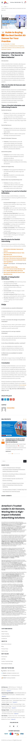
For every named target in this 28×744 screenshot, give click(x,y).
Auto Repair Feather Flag (10, 267)
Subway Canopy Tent (7, 712)
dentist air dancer (12, 47)
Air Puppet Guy (21, 46)
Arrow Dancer (22, 385)
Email (14, 399)
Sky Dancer (3, 49)
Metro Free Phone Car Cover (15, 717)
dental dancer (4, 47)
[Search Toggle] (22, 2)
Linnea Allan (7, 44)
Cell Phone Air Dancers (12, 689)
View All (8, 690)
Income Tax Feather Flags (19, 706)
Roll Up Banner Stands (6, 663)
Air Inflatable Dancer (12, 46)
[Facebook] (17, 726)
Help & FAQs (4, 631)
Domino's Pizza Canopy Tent (17, 710)
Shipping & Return (5, 636)
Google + (11, 399)
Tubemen (9, 49)
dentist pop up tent (20, 47)
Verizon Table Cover (7, 702)
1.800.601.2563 (15, 2)
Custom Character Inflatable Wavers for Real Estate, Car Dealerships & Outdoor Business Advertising (13, 485)
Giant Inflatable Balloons (20, 693)
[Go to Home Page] (1, 7)
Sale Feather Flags (6, 708)
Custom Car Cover (12, 715)
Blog (2, 646)
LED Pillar (3, 659)
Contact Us (4, 638)
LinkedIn (8, 399)
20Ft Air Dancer (12, 687)
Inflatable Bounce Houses (8, 694)
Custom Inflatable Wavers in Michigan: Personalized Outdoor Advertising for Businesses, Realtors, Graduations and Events (14, 469)
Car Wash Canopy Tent (7, 713)
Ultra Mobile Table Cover (19, 700)
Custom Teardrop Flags (7, 661)
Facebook (2, 399)
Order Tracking (5, 634)
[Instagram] (9, 726)
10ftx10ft (6, 263)
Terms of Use (4, 651)
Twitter (5, 399)
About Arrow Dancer (6, 644)
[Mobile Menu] (2, 2)
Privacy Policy (4, 649)
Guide (13, 44)
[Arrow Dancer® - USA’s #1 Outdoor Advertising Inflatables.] (6, 2)
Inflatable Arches (20, 694)
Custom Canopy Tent (18, 712)
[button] (23, 419)
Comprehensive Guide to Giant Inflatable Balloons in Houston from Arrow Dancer (15, 440)
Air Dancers (5, 46)
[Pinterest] (13, 726)
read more (8, 451)
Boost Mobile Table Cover (15, 698)
